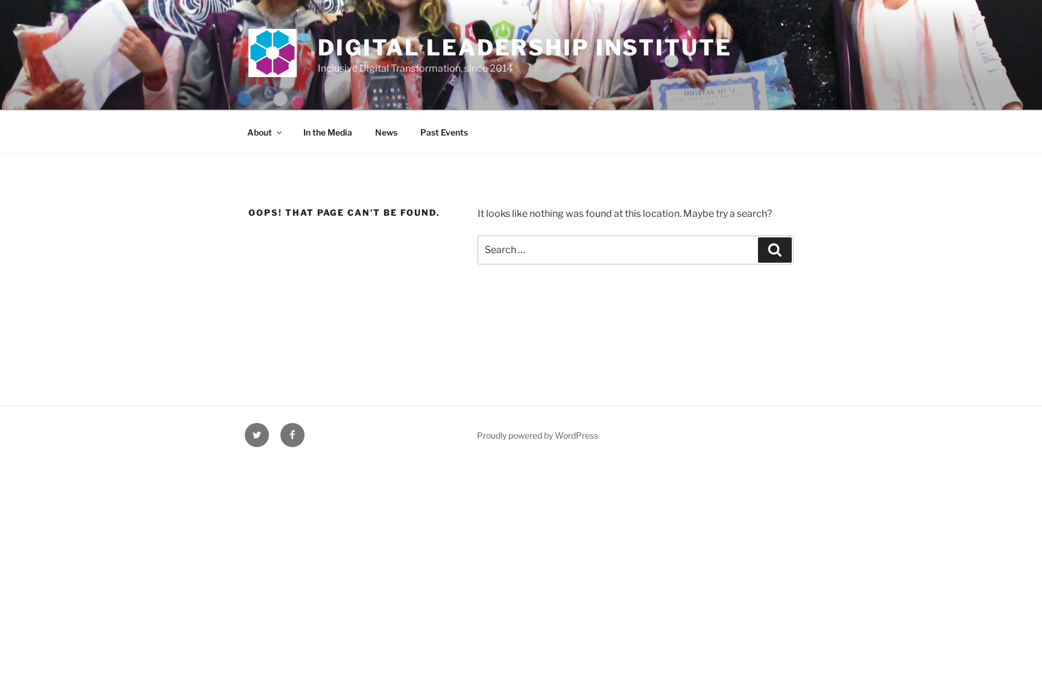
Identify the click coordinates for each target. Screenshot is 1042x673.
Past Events (444, 132)
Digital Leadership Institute (525, 47)
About (259, 132)
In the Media (327, 132)
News (386, 132)
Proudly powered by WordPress (537, 435)
